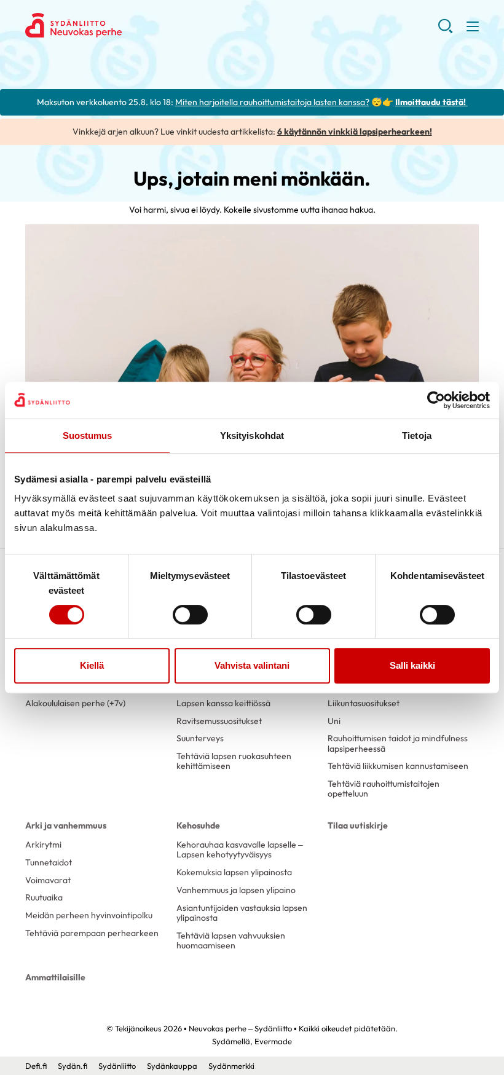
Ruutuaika (44, 897)
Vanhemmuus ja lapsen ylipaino (236, 890)
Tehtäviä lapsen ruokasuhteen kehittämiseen (233, 760)
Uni (334, 721)
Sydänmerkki (231, 1066)
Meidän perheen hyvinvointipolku (88, 915)
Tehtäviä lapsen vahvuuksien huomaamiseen (230, 940)
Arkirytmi (43, 844)
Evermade (273, 1041)
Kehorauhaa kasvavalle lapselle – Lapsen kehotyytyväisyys (239, 849)
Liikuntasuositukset (364, 703)
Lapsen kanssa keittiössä (223, 703)
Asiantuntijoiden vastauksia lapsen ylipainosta (241, 912)
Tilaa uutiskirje (358, 825)
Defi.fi (36, 1066)
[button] (445, 30)
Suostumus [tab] (87, 435)
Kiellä (92, 665)
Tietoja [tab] (416, 435)
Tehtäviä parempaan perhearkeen (92, 933)
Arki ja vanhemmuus (65, 825)
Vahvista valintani (252, 665)
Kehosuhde (198, 825)
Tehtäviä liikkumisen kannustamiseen (398, 765)
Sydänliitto (117, 1066)
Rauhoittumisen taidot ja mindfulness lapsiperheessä (398, 743)
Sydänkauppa (172, 1066)
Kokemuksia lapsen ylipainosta (234, 872)
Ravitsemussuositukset (219, 721)
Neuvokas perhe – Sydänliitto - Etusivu (123, 25)
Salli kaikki (412, 665)
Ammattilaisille (55, 977)
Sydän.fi (72, 1066)
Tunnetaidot (48, 862)
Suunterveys (200, 738)
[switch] (190, 614)
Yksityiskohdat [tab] (252, 435)
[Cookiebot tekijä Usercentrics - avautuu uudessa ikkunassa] (436, 400)
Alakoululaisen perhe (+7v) (75, 703)
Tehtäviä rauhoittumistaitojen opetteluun (383, 788)
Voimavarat (48, 880)
